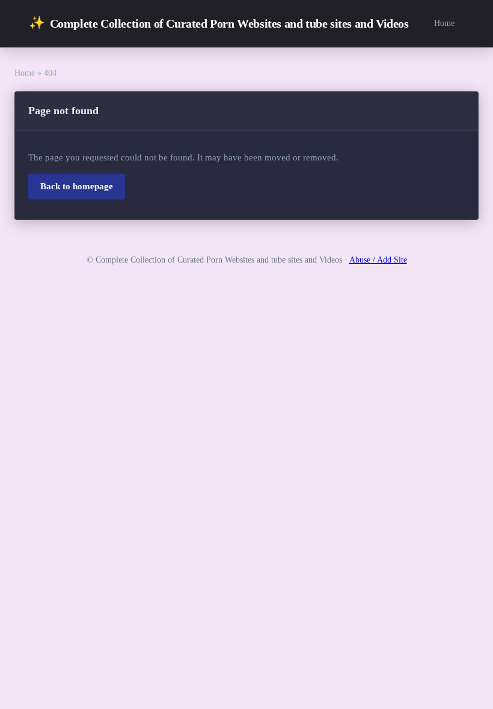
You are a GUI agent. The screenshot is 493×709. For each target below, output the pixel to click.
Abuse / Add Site (378, 259)
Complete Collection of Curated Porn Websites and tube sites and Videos (219, 23)
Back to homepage (76, 186)
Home (444, 23)
